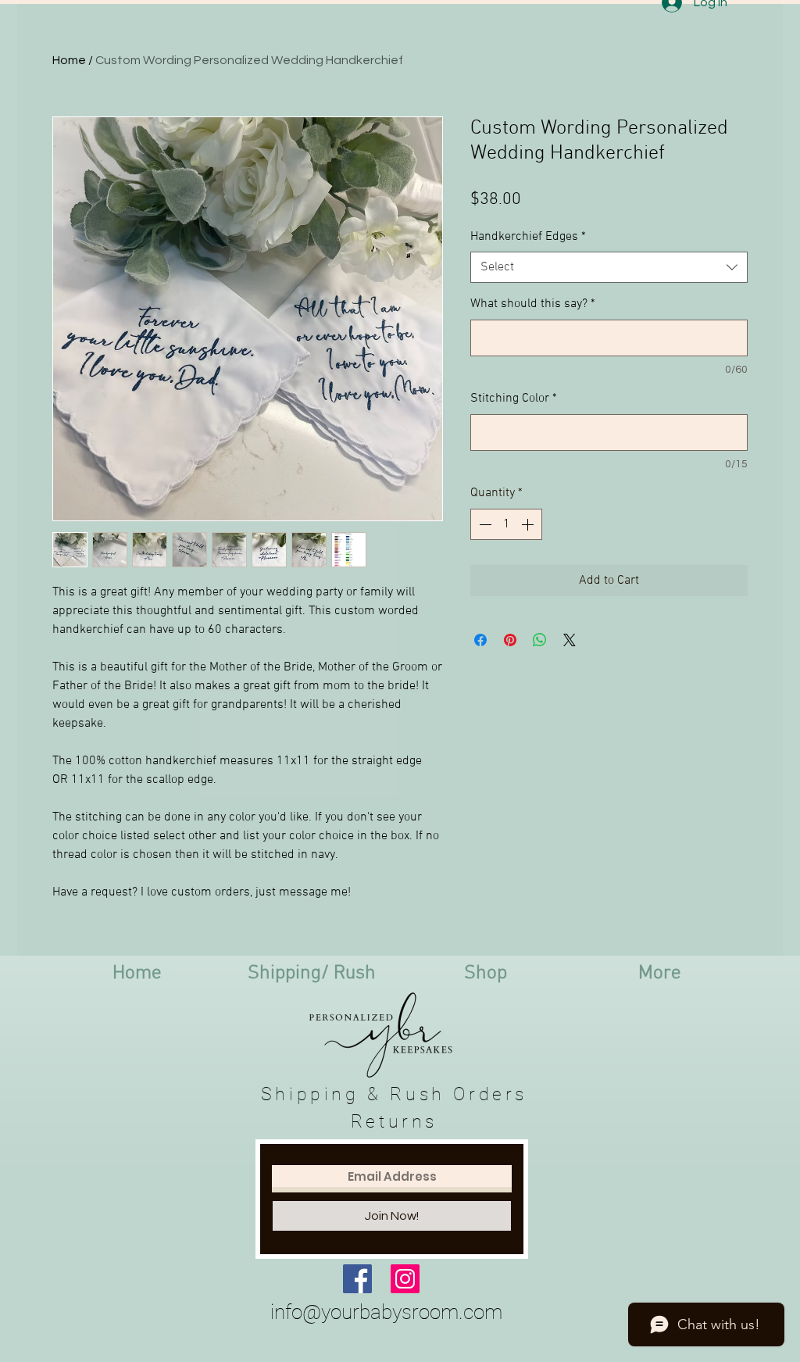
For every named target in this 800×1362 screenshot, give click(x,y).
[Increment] (529, 524)
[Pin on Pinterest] (510, 640)
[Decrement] (484, 524)
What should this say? (532, 304)
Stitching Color (513, 398)
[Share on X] (569, 640)
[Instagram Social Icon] (405, 1278)
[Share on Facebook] (480, 640)
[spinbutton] (506, 524)
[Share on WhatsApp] (539, 640)
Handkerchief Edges (528, 237)
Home (69, 60)
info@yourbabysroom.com (386, 1312)
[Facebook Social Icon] (357, 1278)
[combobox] (609, 267)
